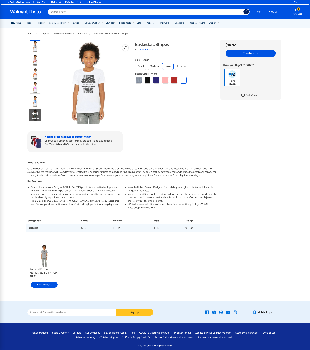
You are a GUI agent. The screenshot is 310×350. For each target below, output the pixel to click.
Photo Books (125, 23)
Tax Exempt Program (220, 332)
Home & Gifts (33, 33)
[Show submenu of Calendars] (185, 23)
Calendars (179, 23)
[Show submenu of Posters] (81, 23)
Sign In (297, 2)
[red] (174, 80)
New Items (16, 23)
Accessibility (202, 332)
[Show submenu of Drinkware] (170, 23)
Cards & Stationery (57, 23)
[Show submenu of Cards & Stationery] (68, 23)
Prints (41, 23)
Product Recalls (182, 332)
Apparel (150, 23)
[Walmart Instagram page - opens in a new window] (235, 312)
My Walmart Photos (74, 2)
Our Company (92, 332)
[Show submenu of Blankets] (115, 23)
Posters (75, 23)
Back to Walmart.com (20, 2)
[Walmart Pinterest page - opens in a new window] (221, 312)
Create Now (251, 53)
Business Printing (197, 23)
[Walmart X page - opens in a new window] (214, 312)
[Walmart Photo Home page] (25, 11)
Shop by (212, 23)
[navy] (156, 80)
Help (258, 11)
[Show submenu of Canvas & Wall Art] (102, 23)
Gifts (139, 23)
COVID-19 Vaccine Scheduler (154, 332)
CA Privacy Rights (108, 337)
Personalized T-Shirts (64, 33)
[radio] (35, 46)
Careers (77, 332)
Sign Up (134, 312)
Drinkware (164, 23)
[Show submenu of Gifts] (143, 23)
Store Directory (60, 332)
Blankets (110, 23)
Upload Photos (94, 2)
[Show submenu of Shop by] (218, 23)
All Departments (39, 332)
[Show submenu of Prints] (45, 23)
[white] (183, 80)
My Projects (56, 2)
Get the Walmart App (246, 332)
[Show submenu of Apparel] (155, 23)
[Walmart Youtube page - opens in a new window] (228, 312)
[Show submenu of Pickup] (33, 23)
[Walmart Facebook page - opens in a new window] (207, 312)
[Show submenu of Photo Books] (133, 23)
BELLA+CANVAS (146, 49)
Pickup (28, 23)
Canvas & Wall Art (92, 23)
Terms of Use (268, 332)
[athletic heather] (138, 80)
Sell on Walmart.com (115, 332)
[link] (44, 265)
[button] (250, 95)
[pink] (165, 80)
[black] (147, 80)
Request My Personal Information (216, 337)
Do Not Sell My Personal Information (174, 337)
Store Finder (42, 2)
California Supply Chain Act (136, 337)
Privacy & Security (85, 337)
